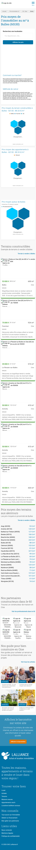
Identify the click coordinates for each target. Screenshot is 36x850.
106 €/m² (32, 534)
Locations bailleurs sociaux (11, 805)
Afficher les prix (18, 42)
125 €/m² (32, 565)
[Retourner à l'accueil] (18, 756)
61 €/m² (32, 579)
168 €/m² (32, 537)
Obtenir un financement (9, 818)
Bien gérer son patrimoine (10, 821)
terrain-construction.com (18, 144)
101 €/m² (32, 576)
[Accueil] (7, 4)
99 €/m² (32, 554)
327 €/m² (32, 551)
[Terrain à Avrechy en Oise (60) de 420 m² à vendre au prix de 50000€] (18, 475)
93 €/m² (32, 526)
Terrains (4, 796)
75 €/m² (32, 559)
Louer (3, 790)
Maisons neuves (7, 799)
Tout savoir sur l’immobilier (11, 815)
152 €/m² (32, 545)
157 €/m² (32, 573)
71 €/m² (32, 570)
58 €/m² (32, 567)
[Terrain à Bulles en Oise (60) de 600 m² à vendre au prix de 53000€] (18, 268)
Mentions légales (7, 833)
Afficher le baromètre (18, 742)
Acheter (4, 793)
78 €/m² (32, 562)
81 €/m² (32, 548)
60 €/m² (32, 556)
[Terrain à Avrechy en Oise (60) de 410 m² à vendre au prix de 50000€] (18, 392)
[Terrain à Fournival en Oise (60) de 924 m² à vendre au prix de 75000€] (18, 309)
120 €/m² (32, 529)
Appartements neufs (8, 802)
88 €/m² (32, 543)
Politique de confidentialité (10, 836)
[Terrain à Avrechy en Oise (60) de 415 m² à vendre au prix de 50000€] (18, 433)
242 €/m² (32, 540)
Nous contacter (7, 830)
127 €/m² (32, 532)
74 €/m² (32, 581)
